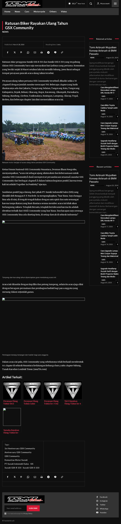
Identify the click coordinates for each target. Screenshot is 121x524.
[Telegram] (48, 52)
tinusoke (100, 57)
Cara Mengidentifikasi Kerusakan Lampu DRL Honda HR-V (109, 90)
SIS (31, 464)
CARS (103, 96)
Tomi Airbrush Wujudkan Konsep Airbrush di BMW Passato (103, 50)
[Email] (35, 52)
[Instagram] (97, 501)
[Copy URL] (62, 52)
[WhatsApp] (28, 52)
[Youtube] (97, 512)
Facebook (103, 497)
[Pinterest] (21, 52)
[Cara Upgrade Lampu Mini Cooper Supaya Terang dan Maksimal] (93, 125)
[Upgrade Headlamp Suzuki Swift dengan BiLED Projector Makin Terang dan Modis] (93, 143)
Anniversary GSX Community (18, 452)
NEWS (5, 32)
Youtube (103, 512)
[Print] (41, 52)
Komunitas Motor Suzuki (16, 460)
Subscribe (33, 508)
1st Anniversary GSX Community (20, 448)
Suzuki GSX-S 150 (31, 468)
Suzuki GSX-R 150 (13, 468)
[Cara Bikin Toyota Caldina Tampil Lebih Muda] (93, 107)
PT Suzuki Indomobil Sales (17, 464)
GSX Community (12, 456)
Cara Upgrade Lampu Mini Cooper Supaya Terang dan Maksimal (109, 125)
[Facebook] (7, 52)
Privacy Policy (27, 513)
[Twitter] (14, 52)
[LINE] (55, 52)
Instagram (104, 501)
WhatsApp (104, 509)
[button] (90, 3)
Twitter (103, 505)
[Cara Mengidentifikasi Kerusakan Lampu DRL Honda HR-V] (93, 89)
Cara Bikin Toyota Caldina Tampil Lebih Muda (109, 108)
